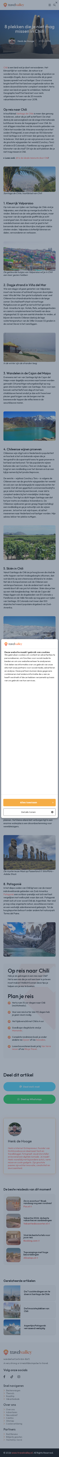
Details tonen (28, 812)
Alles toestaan (28, 802)
